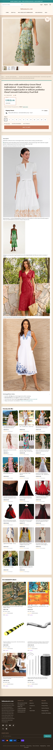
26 (45, 119)
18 (30, 119)
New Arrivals (38, 12)
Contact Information (46, 713)
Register (46, 4)
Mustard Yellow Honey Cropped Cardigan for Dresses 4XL (26, 544)
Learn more (25, 106)
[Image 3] (13, 68)
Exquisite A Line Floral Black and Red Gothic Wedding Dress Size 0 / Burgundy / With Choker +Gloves (10, 497)
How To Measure (26, 123)
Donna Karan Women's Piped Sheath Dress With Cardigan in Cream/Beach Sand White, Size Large (42, 544)
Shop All (13, 12)
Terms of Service (45, 708)
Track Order (32, 710)
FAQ (30, 708)
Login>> (7, 614)
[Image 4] (17, 68)
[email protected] (33, 399)
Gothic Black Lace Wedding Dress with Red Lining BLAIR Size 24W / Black (42, 521)
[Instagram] (6, 725)
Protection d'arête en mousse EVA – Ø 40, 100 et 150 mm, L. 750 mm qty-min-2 (14, 642)
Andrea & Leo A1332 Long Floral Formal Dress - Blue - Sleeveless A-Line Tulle (42, 474)
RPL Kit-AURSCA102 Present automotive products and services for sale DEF (13, 678)
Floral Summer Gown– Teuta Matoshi (25, 474)
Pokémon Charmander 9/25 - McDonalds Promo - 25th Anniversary (38, 607)
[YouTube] (10, 725)
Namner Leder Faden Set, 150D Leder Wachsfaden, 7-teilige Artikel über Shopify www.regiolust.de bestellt (38, 678)
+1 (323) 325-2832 (22, 708)
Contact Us (32, 705)
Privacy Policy (45, 705)
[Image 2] (9, 68)
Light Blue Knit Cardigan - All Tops (9, 543)
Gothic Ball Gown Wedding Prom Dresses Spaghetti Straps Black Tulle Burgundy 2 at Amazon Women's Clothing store (26, 497)
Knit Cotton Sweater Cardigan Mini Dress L (26, 567)
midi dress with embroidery (25, 12)
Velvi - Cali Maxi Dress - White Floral (26, 426)
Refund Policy (45, 703)
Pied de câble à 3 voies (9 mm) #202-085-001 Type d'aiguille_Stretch (13, 607)
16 (27, 119)
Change (45, 110)
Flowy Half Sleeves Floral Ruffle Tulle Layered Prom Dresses (9, 427)
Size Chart (8, 123)
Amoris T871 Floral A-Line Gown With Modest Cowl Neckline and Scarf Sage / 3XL (42, 450)
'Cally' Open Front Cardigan (8, 566)
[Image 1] (5, 68)
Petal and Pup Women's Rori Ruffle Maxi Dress (9, 450)
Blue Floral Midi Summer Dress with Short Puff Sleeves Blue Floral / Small (42, 427)
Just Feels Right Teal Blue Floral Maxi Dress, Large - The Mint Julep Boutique (26, 450)
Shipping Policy (45, 710)
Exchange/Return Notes (9, 394)
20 (34, 119)
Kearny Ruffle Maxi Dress (8, 473)
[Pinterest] (6, 728)
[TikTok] (13, 725)
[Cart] (50, 4)
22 (38, 119)
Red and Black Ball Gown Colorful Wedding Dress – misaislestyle (26, 521)
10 (16, 119)
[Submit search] (22, 4)
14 (23, 119)
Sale (46, 12)
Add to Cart (26, 127)
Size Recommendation (16, 123)
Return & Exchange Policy (27, 400)
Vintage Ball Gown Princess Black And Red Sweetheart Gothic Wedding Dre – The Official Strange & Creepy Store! (42, 497)
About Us (32, 703)
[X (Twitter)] (3, 728)
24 (41, 119)
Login (41, 4)
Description (6, 138)
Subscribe (47, 736)
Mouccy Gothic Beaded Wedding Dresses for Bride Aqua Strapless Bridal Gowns (9, 521)
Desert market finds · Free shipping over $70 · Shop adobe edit (26, 1)
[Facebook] (3, 725)
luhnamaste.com (26, 9)
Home (7, 12)
